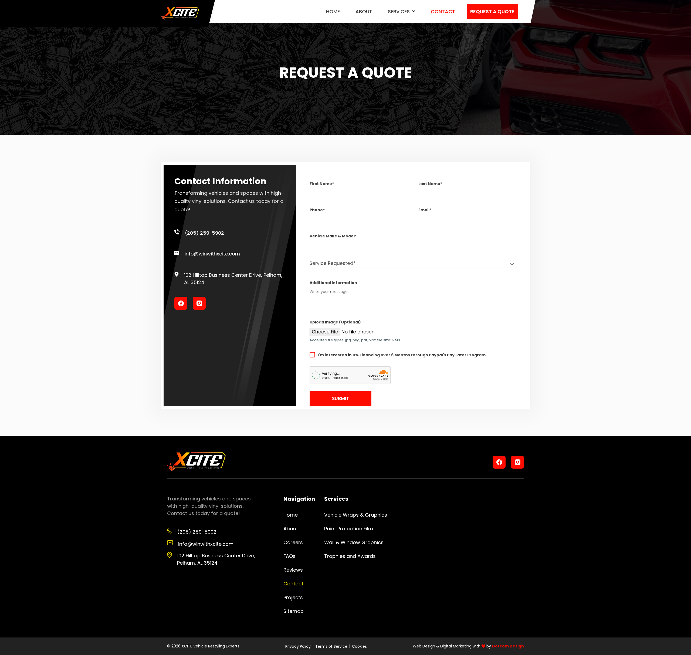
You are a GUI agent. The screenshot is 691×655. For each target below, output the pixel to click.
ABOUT (363, 11)
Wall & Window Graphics (354, 542)
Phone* (317, 210)
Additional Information (333, 282)
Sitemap (293, 611)
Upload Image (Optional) (335, 322)
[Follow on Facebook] (180, 303)
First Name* (322, 183)
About (290, 528)
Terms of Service (331, 646)
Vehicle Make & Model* (333, 236)
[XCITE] (180, 13)
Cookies (359, 646)
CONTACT (443, 11)
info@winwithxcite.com (212, 253)
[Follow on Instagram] (199, 303)
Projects (293, 597)
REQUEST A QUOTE (492, 11)
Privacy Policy (298, 646)
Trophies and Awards (350, 556)
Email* (424, 210)
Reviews (293, 570)
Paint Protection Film (348, 528)
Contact (293, 583)
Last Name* (430, 183)
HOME (333, 11)
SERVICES (399, 11)
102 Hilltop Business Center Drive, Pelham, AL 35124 (233, 279)
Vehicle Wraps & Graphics (355, 514)
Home (290, 514)
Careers (293, 542)
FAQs (289, 556)
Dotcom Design (508, 646)
